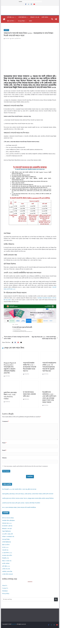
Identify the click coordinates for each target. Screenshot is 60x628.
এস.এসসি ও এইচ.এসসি (7, 534)
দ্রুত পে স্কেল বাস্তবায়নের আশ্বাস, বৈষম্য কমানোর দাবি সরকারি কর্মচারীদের (19, 507)
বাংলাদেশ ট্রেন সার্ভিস (7, 555)
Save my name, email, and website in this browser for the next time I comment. (26, 466)
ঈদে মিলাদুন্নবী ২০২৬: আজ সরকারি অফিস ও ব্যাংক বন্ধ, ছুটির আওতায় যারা (19, 489)
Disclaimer (5, 591)
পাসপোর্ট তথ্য (5, 550)
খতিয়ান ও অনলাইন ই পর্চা (8, 536)
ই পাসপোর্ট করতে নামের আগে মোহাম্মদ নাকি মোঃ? (29, 394)
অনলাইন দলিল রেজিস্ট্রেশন (8, 520)
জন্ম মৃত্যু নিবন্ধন (21, 21)
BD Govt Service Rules (8, 518)
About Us (4, 585)
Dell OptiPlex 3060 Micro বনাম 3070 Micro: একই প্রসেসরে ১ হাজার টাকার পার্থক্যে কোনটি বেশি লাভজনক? (27, 494)
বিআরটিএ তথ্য (5, 558)
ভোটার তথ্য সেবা (6, 569)
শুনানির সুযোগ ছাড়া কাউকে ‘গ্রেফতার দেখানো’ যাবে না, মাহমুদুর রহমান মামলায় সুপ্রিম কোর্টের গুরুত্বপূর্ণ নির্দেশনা (28, 498)
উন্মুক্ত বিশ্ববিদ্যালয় (6, 531)
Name (4, 442)
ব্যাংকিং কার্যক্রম (45, 17)
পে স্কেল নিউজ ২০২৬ (7, 552)
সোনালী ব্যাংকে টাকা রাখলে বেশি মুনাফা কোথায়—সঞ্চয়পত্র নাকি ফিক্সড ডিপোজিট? (21, 503)
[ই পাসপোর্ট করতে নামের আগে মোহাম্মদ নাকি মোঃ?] (30, 381)
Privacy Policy (5, 593)
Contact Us (5, 588)
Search (56, 599)
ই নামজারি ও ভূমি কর (7, 526)
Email (4, 450)
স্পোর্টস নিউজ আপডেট (7, 574)
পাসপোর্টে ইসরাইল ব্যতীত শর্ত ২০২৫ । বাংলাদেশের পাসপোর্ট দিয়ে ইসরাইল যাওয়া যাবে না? (29, 367)
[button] (15, 17)
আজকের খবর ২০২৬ (7, 523)
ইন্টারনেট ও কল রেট (34, 17)
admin (12, 38)
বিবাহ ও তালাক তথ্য (6, 560)
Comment (5, 421)
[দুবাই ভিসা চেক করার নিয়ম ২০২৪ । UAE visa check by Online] (10, 381)
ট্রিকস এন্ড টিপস (10, 21)
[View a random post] (56, 19)
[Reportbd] (4, 19)
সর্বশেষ (30, 21)
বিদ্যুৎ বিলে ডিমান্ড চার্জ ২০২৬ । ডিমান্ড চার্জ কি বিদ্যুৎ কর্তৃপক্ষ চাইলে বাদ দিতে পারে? (44, 337)
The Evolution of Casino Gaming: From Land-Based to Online (16, 337)
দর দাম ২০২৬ (5, 547)
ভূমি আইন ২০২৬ (10, 17)
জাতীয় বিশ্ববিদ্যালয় (22, 17)
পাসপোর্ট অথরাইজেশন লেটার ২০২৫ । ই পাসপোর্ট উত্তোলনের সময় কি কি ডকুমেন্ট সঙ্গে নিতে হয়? (49, 367)
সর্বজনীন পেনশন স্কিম (7, 571)
